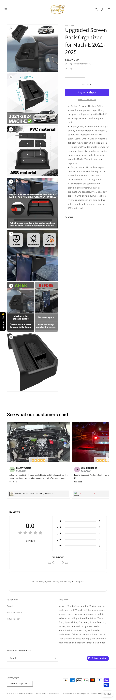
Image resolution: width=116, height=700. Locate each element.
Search (10, 606)
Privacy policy (54, 693)
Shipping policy (83, 693)
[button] (6, 10)
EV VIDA (16, 693)
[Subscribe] (55, 658)
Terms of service (68, 693)
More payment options (87, 99)
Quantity (68, 68)
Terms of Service (14, 612)
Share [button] (70, 217)
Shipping (68, 64)
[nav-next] (108, 457)
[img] (38, 460)
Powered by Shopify (26, 693)
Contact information (99, 693)
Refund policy (13, 619)
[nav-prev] (7, 457)
